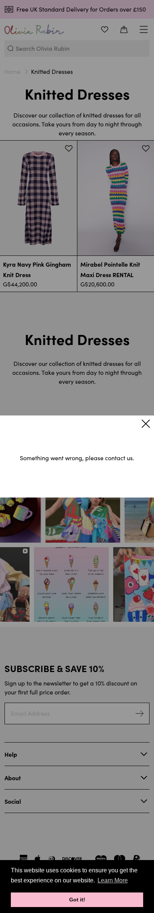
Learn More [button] (113, 880)
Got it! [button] (77, 900)
